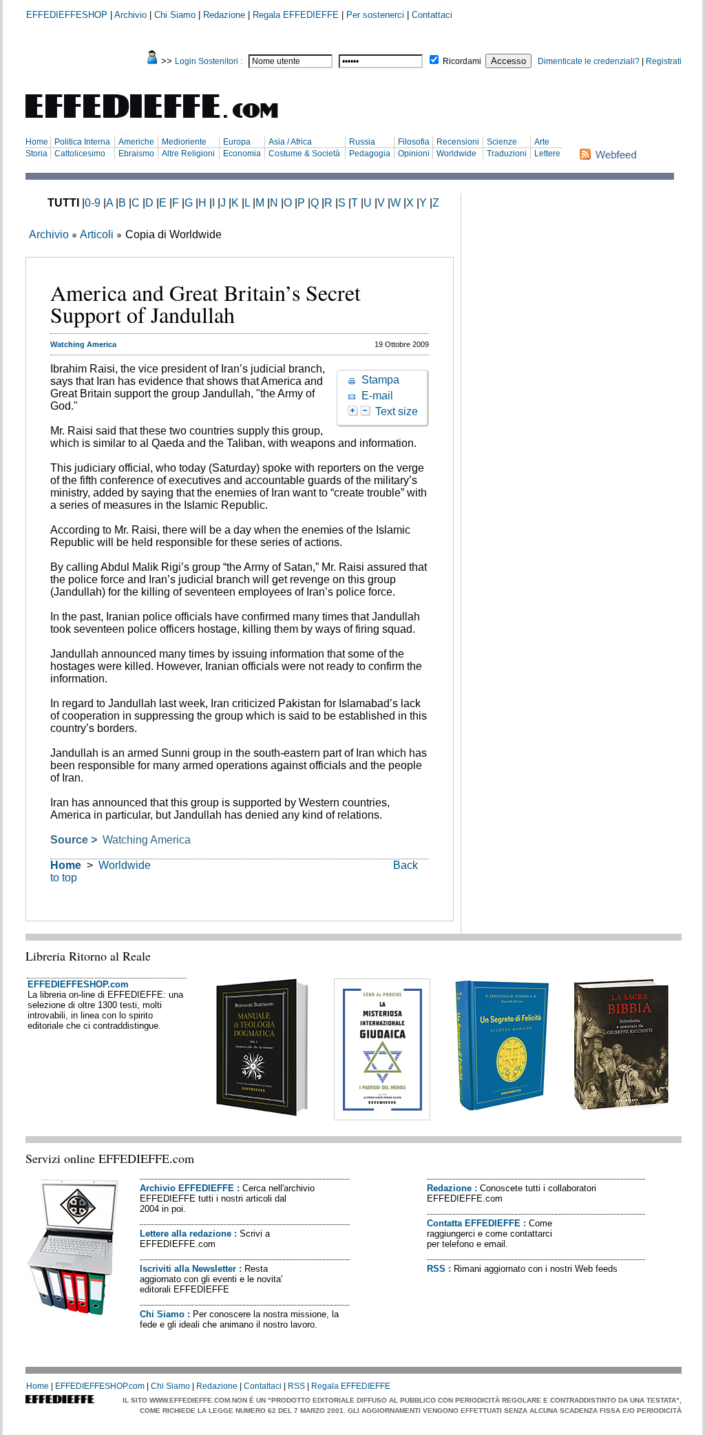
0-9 (93, 203)
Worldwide (456, 153)
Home (36, 142)
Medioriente (184, 142)
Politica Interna (82, 142)
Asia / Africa (290, 142)
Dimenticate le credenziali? (589, 61)
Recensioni (457, 142)
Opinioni (414, 153)
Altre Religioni (188, 153)
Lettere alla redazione (185, 1233)
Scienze (502, 142)
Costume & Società (304, 153)
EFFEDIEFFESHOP (66, 15)
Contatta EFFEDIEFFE (473, 1223)
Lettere (547, 153)
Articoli (97, 234)
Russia (362, 142)
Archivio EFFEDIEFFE (187, 1188)
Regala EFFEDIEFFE (296, 15)
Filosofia (414, 142)
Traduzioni (507, 153)
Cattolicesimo (79, 153)
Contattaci (432, 15)
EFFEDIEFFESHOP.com (78, 984)
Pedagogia (369, 153)
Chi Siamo (175, 15)
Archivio (130, 15)
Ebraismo (136, 153)
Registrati (664, 61)
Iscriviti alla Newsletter (188, 1269)
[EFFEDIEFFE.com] (163, 120)
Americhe (136, 142)
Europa (237, 142)
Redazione (224, 15)
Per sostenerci (375, 15)
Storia (36, 153)
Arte (541, 142)
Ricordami (462, 61)
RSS (436, 1269)
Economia (242, 153)
